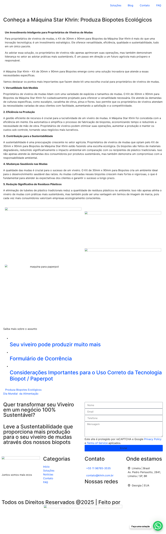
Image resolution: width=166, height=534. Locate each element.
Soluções (115, 5)
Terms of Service (97, 443)
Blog (130, 5)
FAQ (158, 5)
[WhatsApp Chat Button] (158, 526)
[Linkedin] (89, 491)
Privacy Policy (152, 439)
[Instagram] (98, 491)
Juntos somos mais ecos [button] (17, 474)
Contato (145, 5)
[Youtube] (106, 491)
